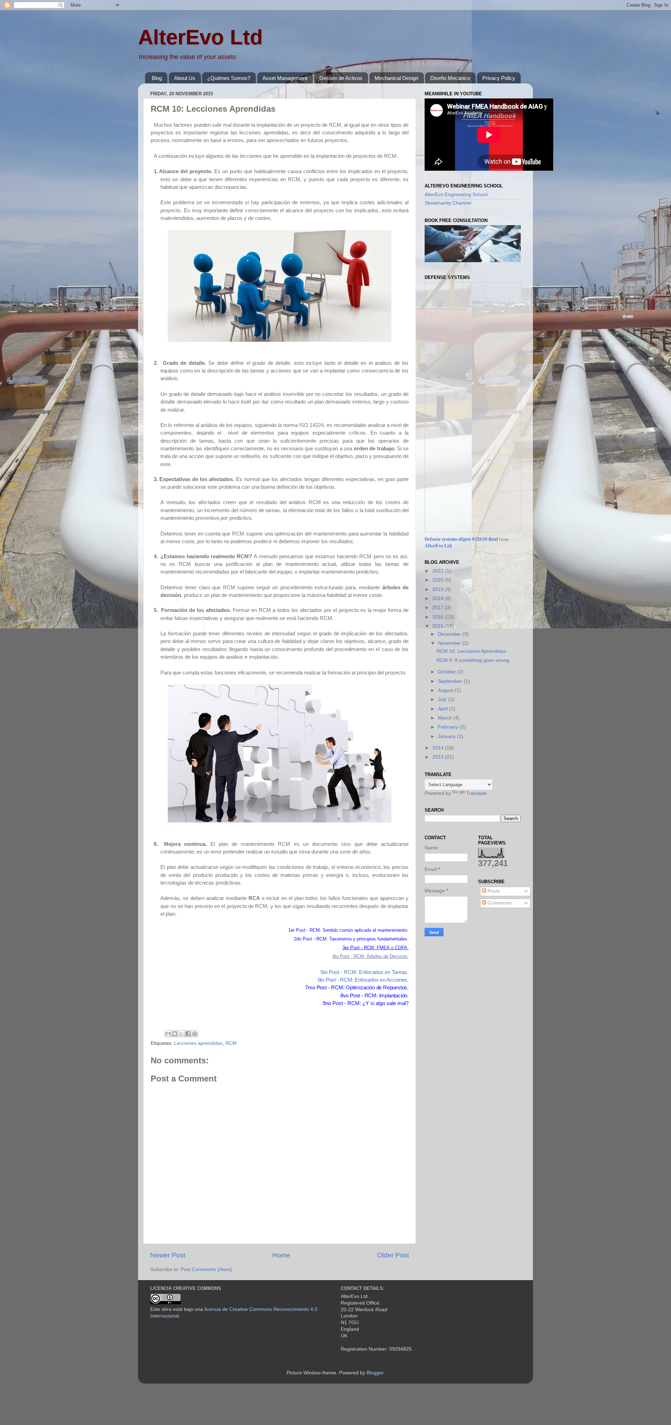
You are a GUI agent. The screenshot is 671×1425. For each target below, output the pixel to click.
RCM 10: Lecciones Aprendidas (471, 651)
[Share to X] (181, 1033)
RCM (231, 1043)
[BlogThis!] (174, 1033)
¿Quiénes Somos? (228, 78)
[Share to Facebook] (188, 1033)
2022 (438, 571)
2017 (438, 607)
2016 (438, 617)
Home (281, 1255)
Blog (157, 78)
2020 (438, 580)
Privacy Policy (498, 78)
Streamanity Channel (448, 203)
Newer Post (167, 1255)
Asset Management (284, 78)
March (445, 718)
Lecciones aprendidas (198, 1043)
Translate (476, 793)
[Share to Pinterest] (194, 1033)
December (450, 634)
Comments (499, 903)
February (449, 727)
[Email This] (168, 1033)
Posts (493, 891)
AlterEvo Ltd (200, 37)
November (450, 643)
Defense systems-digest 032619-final (461, 539)
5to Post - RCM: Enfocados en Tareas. (364, 972)
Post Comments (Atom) (206, 1269)
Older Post (393, 1255)
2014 (438, 748)
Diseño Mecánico (450, 78)
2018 (438, 598)
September (451, 681)
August (446, 690)
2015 (438, 626)
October (447, 671)
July (443, 699)
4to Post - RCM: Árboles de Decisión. (370, 956)
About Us (184, 78)
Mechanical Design (396, 78)
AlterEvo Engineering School (456, 194)
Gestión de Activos (340, 78)
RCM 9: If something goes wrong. (473, 660)
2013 (438, 757)
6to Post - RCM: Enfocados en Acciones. (363, 980)
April (443, 708)
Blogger (375, 1372)
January (447, 736)
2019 (438, 589)
